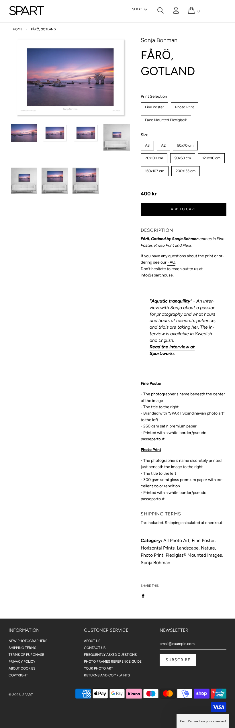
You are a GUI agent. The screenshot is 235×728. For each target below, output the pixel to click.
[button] (139, 9)
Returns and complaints (107, 675)
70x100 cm (154, 156)
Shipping (173, 522)
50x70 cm (185, 144)
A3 (147, 144)
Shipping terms (22, 648)
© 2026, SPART (21, 695)
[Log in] (176, 11)
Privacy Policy (22, 662)
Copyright (18, 675)
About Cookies (22, 668)
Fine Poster (154, 105)
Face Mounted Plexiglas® (165, 118)
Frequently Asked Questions (110, 655)
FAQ (171, 262)
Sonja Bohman (159, 40)
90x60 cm (182, 156)
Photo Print (184, 105)
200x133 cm (185, 169)
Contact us (94, 648)
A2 (163, 144)
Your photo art (98, 668)
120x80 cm (211, 156)
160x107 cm (154, 169)
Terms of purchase (26, 655)
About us (92, 641)
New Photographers (28, 641)
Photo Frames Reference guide (113, 662)
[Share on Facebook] (145, 596)
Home (17, 29)
